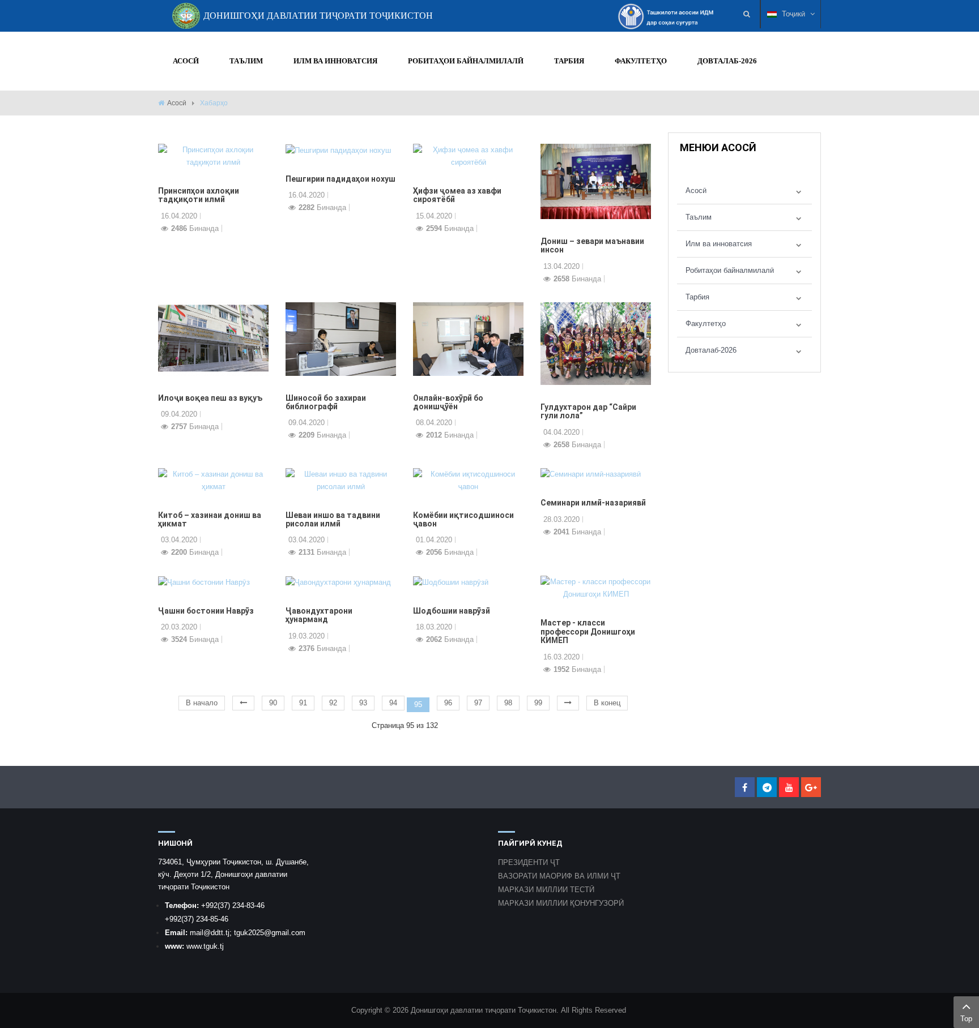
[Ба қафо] (243, 703)
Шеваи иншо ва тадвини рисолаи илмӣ (333, 519)
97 (478, 703)
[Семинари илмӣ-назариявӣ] (590, 474)
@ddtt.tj (216, 932)
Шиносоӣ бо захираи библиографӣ (326, 402)
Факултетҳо (706, 323)
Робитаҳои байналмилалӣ (730, 270)
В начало (202, 703)
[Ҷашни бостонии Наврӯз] (204, 581)
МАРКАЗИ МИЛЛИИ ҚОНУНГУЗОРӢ (561, 903)
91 (303, 703)
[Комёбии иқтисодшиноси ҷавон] (468, 480)
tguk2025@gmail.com (269, 932)
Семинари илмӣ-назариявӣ (593, 502)
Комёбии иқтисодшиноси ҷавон (463, 519)
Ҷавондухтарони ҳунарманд (319, 615)
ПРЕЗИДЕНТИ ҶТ (529, 862)
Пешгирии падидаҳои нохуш (340, 178)
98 (508, 703)
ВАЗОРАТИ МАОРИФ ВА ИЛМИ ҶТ (559, 876)
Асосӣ (176, 103)
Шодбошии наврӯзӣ (451, 610)
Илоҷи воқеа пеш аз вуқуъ (210, 397)
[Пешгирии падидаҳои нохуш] (338, 149)
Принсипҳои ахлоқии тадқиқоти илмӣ (198, 195)
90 (273, 703)
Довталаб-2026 (711, 350)
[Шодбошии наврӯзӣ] (450, 581)
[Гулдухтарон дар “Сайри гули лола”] (595, 343)
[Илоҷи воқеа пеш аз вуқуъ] (213, 338)
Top (966, 1018)
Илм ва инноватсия (719, 243)
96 (448, 703)
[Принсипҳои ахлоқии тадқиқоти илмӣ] (213, 155)
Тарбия (697, 297)
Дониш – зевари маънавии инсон (592, 245)
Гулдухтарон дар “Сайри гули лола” (588, 411)
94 (393, 703)
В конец (607, 703)
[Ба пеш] (568, 703)
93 (363, 703)
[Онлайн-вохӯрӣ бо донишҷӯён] (468, 338)
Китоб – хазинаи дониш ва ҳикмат (209, 519)
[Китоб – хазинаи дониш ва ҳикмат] (213, 480)
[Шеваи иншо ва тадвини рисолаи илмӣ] (341, 480)
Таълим (699, 217)
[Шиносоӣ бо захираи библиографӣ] (341, 338)
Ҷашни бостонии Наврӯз (206, 610)
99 (538, 703)
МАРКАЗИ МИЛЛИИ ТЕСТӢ (546, 889)
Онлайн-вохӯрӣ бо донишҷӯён (448, 402)
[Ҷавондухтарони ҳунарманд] (338, 581)
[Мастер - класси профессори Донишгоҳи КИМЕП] (595, 588)
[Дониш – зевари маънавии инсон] (595, 181)
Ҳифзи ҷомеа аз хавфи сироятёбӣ (457, 195)
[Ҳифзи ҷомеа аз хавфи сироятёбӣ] (468, 155)
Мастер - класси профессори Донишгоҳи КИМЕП (587, 631)
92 (333, 703)
